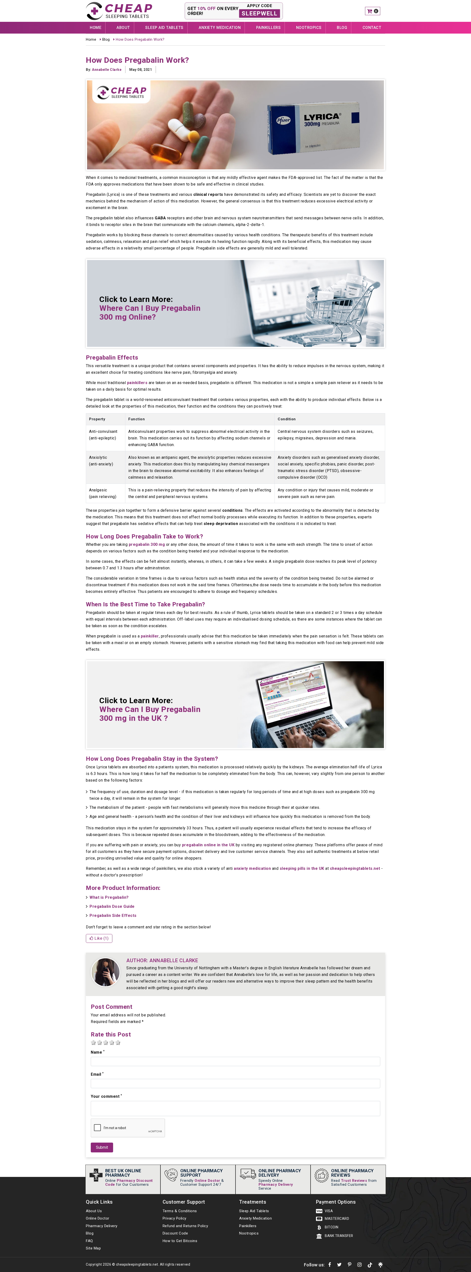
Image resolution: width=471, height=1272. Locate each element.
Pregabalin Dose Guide (112, 906)
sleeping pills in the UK (302, 868)
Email (97, 1074)
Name (98, 1052)
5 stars (117, 1042)
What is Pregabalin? (109, 897)
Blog (342, 27)
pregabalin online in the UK (208, 845)
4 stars (111, 1042)
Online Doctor (207, 1180)
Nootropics (309, 27)
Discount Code (175, 1233)
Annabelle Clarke (106, 70)
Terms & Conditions (180, 1211)
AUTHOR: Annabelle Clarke (162, 960)
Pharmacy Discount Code (129, 1182)
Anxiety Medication (220, 27)
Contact (372, 27)
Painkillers (268, 27)
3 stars (105, 1042)
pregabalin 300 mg (147, 544)
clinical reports (208, 194)
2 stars (99, 1042)
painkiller (150, 636)
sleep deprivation (221, 523)
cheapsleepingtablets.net (355, 868)
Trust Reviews (354, 1180)
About (123, 27)
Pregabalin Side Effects (113, 915)
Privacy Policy (174, 1218)
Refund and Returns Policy (185, 1226)
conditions (232, 510)
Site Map (93, 1248)
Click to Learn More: (149, 308)
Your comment (106, 1096)
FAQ (89, 1241)
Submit (102, 1147)
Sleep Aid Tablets (164, 27)
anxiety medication (252, 868)
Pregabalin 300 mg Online (149, 312)
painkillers (137, 382)
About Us (94, 1211)
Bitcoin (331, 1227)
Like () (101, 938)
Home (95, 27)
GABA (160, 218)
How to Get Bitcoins (180, 1241)
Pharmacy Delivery (276, 1184)
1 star (93, 1042)
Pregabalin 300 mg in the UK (149, 714)
